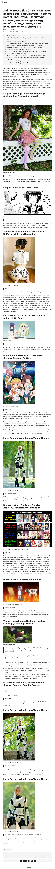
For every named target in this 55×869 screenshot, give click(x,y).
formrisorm (29, 866)
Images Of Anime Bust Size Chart (16, 41)
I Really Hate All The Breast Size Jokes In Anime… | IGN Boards (24, 45)
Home (4, 2)
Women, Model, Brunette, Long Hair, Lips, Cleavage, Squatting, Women (27, 55)
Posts (8, 8)
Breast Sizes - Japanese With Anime (17, 53)
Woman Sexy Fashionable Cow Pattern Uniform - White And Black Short (27, 43)
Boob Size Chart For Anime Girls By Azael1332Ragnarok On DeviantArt (27, 51)
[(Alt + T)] (8, 2)
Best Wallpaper (7, 849)
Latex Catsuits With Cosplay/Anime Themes (19, 49)
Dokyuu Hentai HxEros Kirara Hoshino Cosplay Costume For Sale (25, 47)
